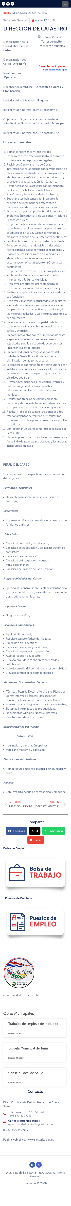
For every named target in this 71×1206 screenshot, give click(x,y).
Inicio (6, 13)
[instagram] (39, 1165)
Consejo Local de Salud (25, 1073)
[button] (16, 831)
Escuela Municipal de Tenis (28, 1048)
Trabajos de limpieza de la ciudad (33, 1024)
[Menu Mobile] (65, 4)
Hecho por (35, 1183)
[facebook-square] (32, 1165)
